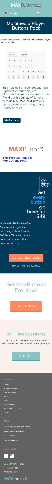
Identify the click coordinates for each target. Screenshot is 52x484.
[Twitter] (12, 456)
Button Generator (11, 440)
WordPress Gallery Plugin (14, 431)
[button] (37, 12)
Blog (6, 400)
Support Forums (10, 389)
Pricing (6, 385)
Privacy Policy (9, 404)
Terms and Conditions (12, 408)
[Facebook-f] (6, 456)
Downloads (15, 39)
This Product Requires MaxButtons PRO (17, 159)
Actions (26, 39)
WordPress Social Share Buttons (17, 427)
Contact (7, 412)
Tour (6, 396)
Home (4, 39)
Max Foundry (9, 436)
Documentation (10, 393)
